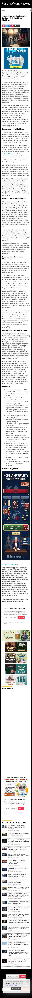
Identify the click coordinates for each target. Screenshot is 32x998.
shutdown (8, 591)
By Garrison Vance (17, 836)
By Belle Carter (17, 904)
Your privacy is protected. (9, 622)
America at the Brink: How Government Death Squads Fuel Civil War (18, 908)
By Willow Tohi (17, 851)
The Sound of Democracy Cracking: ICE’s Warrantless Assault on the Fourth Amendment (18, 961)
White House (15, 595)
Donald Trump (11, 579)
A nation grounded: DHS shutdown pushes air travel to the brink (17, 875)
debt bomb (10, 575)
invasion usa (6, 587)
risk (3, 591)
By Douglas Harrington (18, 917)
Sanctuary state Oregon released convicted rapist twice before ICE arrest (18, 854)
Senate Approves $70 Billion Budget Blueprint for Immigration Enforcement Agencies (18, 841)
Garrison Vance (13, 22)
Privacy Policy (13, 985)
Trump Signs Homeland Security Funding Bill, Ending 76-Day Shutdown (18, 834)
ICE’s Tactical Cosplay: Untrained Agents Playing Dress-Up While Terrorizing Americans (18, 928)
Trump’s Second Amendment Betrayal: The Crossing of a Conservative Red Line (18, 921)
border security (11, 570)
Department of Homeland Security (12, 577)
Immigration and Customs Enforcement (14, 585)
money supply (6, 589)
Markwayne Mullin (16, 587)
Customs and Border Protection (17, 572)
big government (17, 568)
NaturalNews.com (9, 154)
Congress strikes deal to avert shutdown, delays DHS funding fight (19, 902)
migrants (24, 587)
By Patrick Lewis (17, 884)
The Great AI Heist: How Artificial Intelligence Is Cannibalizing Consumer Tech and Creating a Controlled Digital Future (18, 953)
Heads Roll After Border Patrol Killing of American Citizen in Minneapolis (18, 915)
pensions (25, 589)
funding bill (19, 581)
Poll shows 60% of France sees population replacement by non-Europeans (16, 827)
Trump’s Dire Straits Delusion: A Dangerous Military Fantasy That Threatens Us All (16, 862)
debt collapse (19, 575)
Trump (14, 593)
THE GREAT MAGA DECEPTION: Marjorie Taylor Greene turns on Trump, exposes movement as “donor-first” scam (18, 895)
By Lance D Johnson (18, 871)
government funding (20, 583)
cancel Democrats (22, 570)
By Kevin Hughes (17, 898)
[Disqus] (16, 711)
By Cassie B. (16, 830)
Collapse (4, 572)
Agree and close (16, 988)
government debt (7, 583)
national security (16, 589)
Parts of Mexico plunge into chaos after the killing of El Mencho (18, 881)
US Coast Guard (21, 593)
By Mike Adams (17, 865)
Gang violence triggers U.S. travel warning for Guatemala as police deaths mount (18, 944)
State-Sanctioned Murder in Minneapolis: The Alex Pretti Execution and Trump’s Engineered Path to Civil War (18, 936)
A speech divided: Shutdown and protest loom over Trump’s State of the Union (18, 888)
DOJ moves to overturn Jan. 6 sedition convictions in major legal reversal (18, 848)
